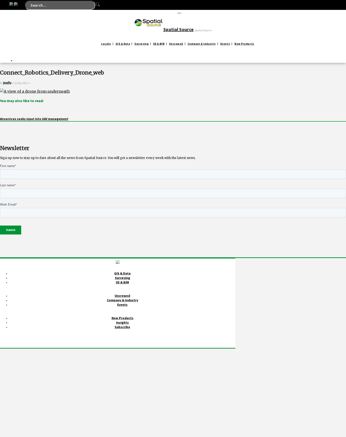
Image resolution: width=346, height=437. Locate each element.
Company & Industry (202, 44)
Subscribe (122, 327)
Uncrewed (176, 44)
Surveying (141, 44)
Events (225, 44)
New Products (244, 44)
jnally (7, 82)
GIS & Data (123, 44)
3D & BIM (159, 44)
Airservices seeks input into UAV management (34, 119)
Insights (122, 322)
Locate (106, 44)
